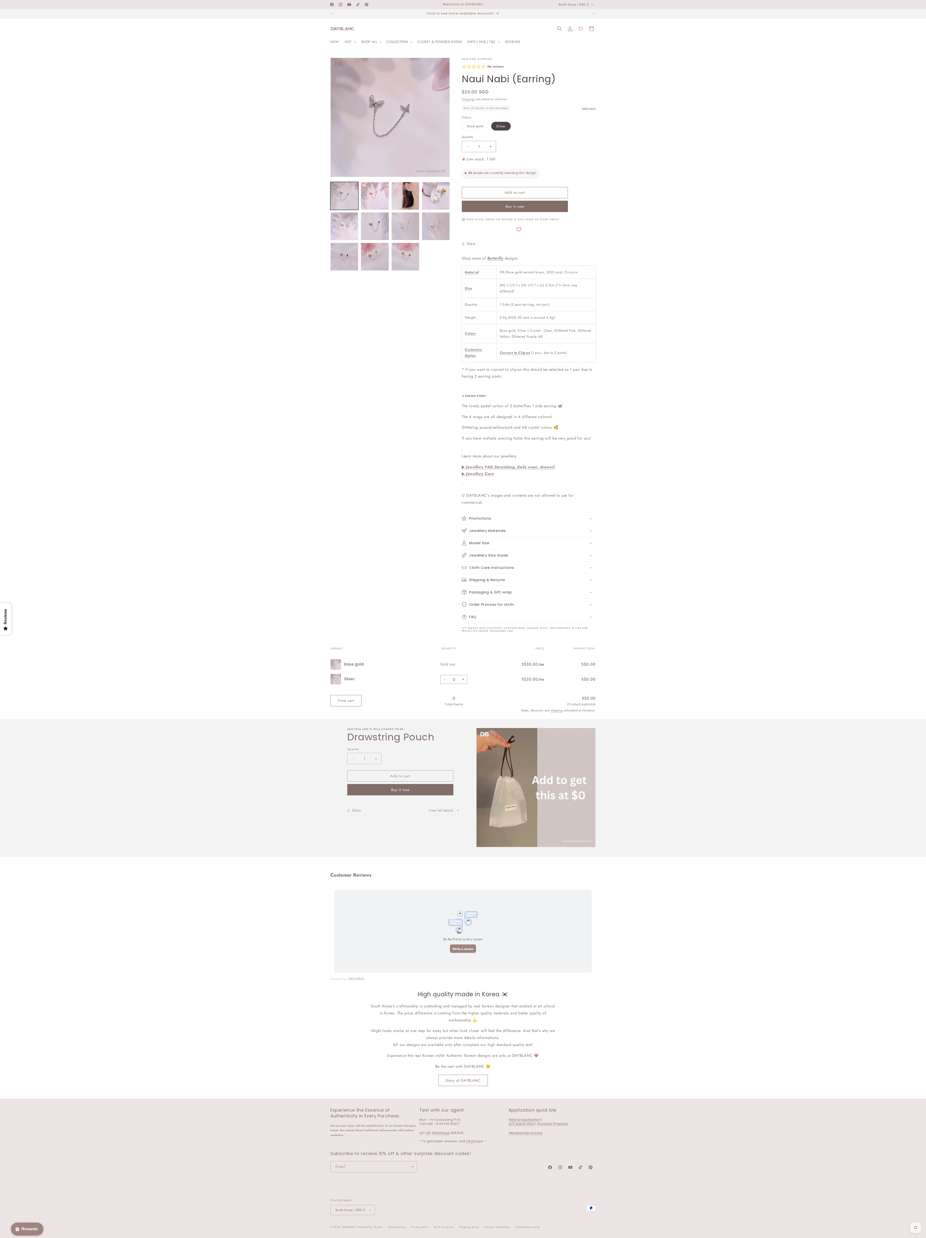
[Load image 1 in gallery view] (344, 196)
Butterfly (495, 258)
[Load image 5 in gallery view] (344, 226)
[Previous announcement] (332, 13)
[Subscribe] (411, 1166)
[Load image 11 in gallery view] (375, 257)
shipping (556, 710)
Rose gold (478, 127)
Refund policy (397, 1227)
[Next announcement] (594, 13)
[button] (350, 42)
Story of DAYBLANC (463, 1080)
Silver (501, 126)
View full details (441, 810)
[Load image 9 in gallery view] (436, 226)
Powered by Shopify (370, 1227)
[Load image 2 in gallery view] (375, 196)
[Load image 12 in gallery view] (405, 257)
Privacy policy (420, 1227)
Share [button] (471, 243)
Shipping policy (469, 1227)
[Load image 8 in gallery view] (405, 226)
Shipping (468, 99)
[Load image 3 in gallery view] (405, 196)
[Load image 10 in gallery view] (344, 257)
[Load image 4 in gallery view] (436, 196)
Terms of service (444, 1227)
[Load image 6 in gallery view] (375, 226)
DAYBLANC (349, 1227)
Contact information (497, 1227)
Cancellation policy (527, 1227)
